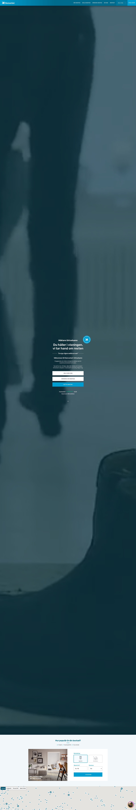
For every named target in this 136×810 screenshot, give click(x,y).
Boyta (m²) (77, 765)
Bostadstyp (77, 753)
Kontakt (112, 2)
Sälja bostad (87, 2)
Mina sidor (132, 2)
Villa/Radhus (95, 761)
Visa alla (3, 788)
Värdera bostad (98, 2)
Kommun (91, 765)
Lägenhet (80, 761)
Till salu (15, 788)
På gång (8, 788)
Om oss (106, 2)
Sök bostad (77, 2)
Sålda (23, 788)
